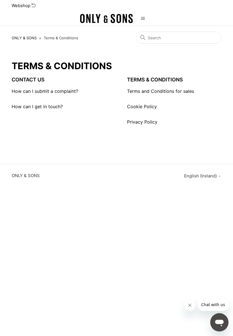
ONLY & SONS (24, 38)
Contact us (28, 80)
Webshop (22, 5)
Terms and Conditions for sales (160, 91)
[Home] (106, 18)
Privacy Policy (142, 122)
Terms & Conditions (155, 80)
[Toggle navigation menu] (143, 18)
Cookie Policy (142, 106)
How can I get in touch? (37, 106)
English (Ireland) (201, 175)
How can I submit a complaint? (45, 91)
